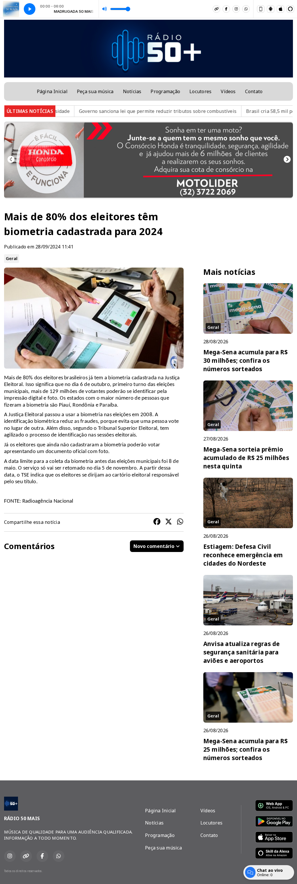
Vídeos (228, 91)
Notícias (132, 91)
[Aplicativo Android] (270, 9)
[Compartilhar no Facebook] (156, 522)
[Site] (216, 9)
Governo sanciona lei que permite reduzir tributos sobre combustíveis (124, 111)
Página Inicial (52, 91)
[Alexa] (290, 9)
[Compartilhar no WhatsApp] (180, 522)
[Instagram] (236, 9)
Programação (165, 91)
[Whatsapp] (246, 9)
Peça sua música (95, 91)
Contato (254, 91)
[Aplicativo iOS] (280, 9)
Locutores (200, 91)
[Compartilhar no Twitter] (168, 522)
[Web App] (261, 9)
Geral (11, 258)
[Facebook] (226, 9)
